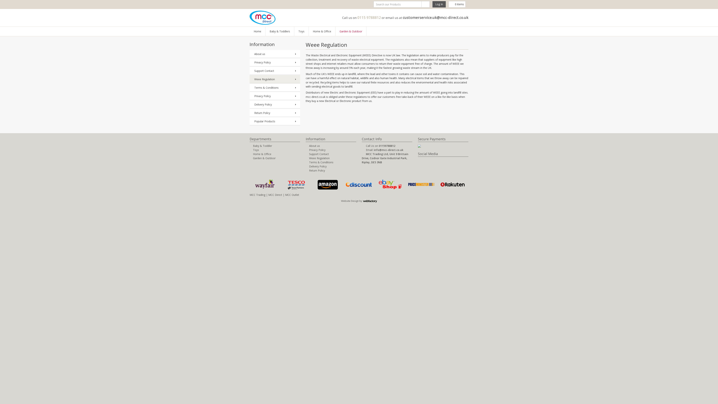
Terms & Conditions (266, 87)
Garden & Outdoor (351, 31)
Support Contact (264, 71)
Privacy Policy (262, 62)
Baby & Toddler (262, 146)
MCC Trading (257, 195)
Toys (301, 31)
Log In (439, 4)
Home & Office (322, 31)
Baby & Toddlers (280, 31)
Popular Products (264, 121)
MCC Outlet (292, 195)
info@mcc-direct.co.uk (388, 150)
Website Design (350, 201)
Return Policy (262, 113)
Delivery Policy (263, 104)
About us (259, 54)
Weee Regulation (264, 79)
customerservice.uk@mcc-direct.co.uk (435, 17)
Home (257, 31)
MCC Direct (275, 195)
